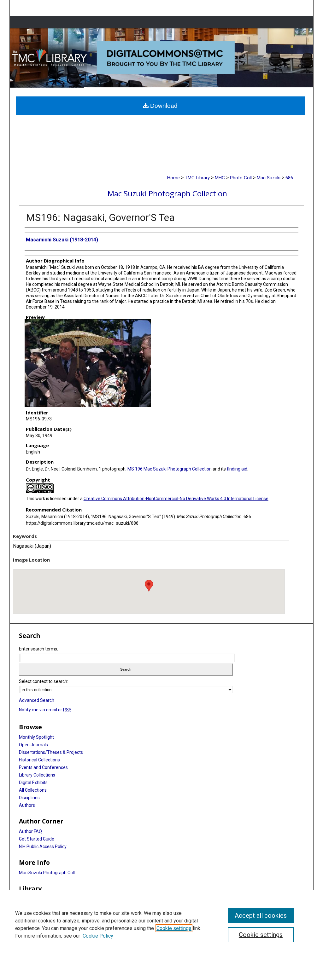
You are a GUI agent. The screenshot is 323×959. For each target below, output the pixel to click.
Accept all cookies (261, 915)
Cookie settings (173, 928)
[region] (161, 924)
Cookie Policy (98, 936)
